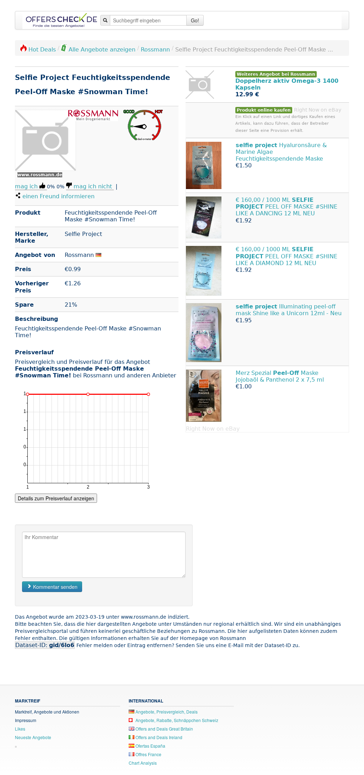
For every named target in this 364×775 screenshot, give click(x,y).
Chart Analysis (143, 763)
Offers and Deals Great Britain (163, 729)
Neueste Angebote (33, 737)
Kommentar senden (54, 586)
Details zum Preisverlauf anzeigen (56, 498)
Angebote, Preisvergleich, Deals (166, 712)
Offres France (147, 754)
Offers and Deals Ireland (158, 737)
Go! (195, 20)
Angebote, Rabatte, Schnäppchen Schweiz (176, 720)
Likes (20, 729)
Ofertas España (149, 746)
